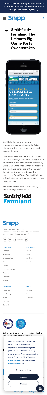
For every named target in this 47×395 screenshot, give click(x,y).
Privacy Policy (14, 363)
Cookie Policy (14, 360)
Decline (23, 384)
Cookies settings (23, 370)
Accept (23, 377)
